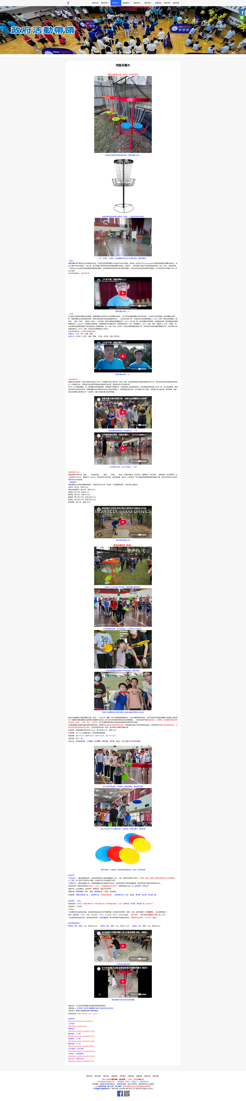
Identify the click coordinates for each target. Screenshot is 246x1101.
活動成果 (147, 3)
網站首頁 (95, 3)
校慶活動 (158, 3)
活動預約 (136, 3)
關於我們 (104, 3)
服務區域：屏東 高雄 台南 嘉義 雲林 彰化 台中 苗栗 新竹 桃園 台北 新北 (128, 1088)
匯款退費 (176, 3)
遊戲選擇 (126, 3)
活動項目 (115, 3)
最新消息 (167, 3)
